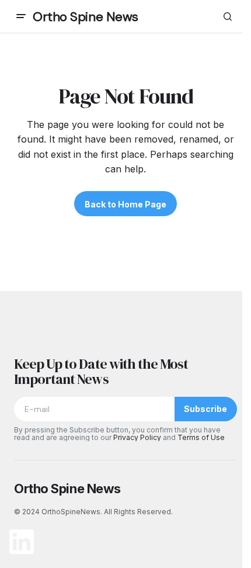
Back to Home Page (125, 204)
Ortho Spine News (85, 16)
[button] (21, 16)
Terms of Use (201, 437)
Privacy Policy (137, 437)
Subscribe (205, 409)
